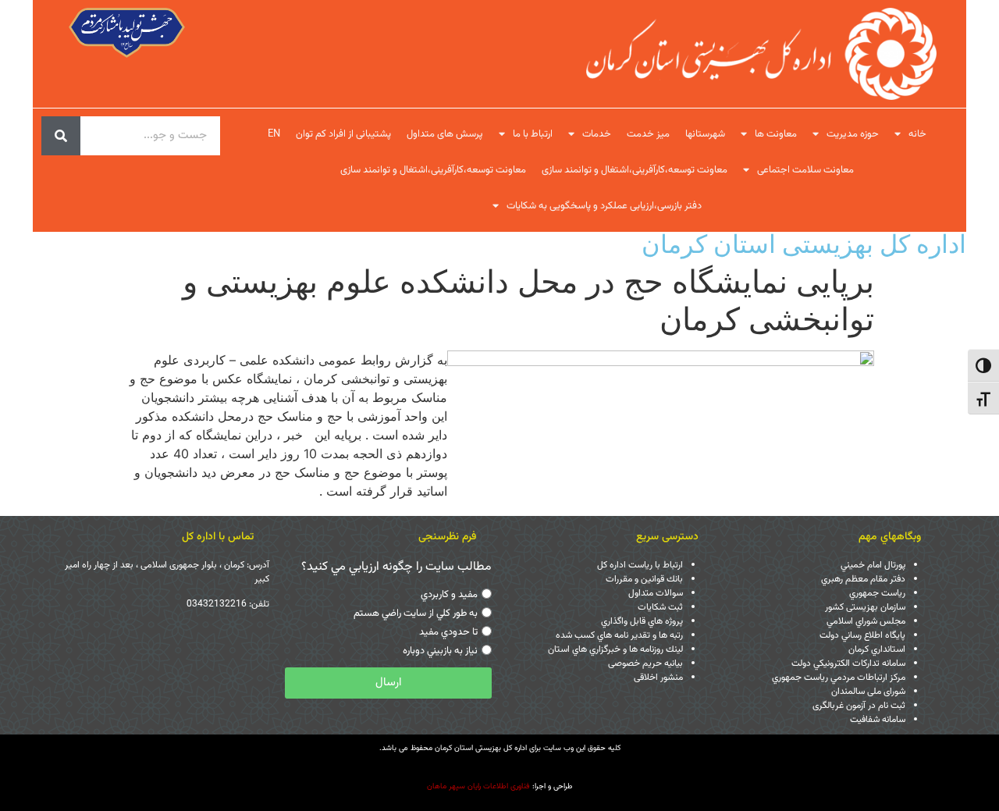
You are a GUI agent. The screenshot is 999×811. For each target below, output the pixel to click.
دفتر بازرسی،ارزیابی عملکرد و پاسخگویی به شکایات (604, 206)
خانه (917, 134)
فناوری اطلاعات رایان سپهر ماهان (478, 786)
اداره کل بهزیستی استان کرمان (804, 244)
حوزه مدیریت (853, 134)
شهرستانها (705, 134)
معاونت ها (776, 134)
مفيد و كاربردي (449, 595)
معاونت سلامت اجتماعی (805, 170)
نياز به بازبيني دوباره (440, 651)
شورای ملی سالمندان (868, 692)
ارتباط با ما (533, 134)
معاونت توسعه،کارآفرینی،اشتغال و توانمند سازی (634, 170)
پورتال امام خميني (873, 565)
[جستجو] (60, 135)
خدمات (596, 134)
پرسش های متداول (445, 134)
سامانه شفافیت (877, 720)
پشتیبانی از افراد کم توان (343, 134)
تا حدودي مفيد (448, 632)
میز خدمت (648, 134)
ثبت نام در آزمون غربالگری (858, 706)
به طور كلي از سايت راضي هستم (416, 613)
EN (274, 134)
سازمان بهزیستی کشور (865, 607)
